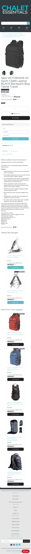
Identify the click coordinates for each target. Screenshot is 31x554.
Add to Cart (15, 267)
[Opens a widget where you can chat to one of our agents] (26, 551)
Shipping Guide (15, 521)
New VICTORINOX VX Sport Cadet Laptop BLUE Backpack (14, 369)
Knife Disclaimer (15, 530)
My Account (15, 496)
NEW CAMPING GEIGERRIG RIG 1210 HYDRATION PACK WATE (14, 404)
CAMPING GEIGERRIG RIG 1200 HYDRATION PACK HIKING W (14, 474)
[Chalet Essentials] (15, 10)
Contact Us (15, 513)
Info (21, 96)
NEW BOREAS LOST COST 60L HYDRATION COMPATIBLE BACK (14, 439)
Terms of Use (15, 527)
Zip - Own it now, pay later (15, 502)
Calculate (15, 138)
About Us (15, 507)
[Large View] (4, 73)
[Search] (28, 23)
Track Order (15, 499)
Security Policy (15, 533)
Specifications (13, 151)
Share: (3, 89)
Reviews (4, 154)
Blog (15, 510)
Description (5, 151)
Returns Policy (15, 524)
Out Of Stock (15, 344)
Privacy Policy (15, 518)
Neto (20, 551)
